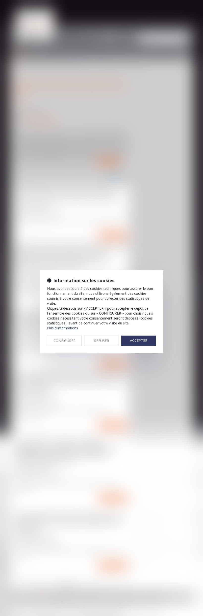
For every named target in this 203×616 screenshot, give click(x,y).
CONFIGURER (64, 340)
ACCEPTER (138, 340)
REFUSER (101, 340)
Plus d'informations (62, 328)
